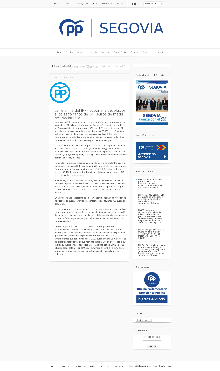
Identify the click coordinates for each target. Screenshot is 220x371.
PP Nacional (64, 366)
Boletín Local (105, 366)
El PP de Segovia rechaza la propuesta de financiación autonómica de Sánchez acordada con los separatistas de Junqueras (151, 198)
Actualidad (67, 66)
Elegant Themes (145, 366)
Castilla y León (80, 366)
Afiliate (93, 366)
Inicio (53, 366)
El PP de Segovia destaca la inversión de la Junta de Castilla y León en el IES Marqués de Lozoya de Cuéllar (151, 233)
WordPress (166, 366)
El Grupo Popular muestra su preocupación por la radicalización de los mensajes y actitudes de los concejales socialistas (152, 183)
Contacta (119, 366)
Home (56, 66)
